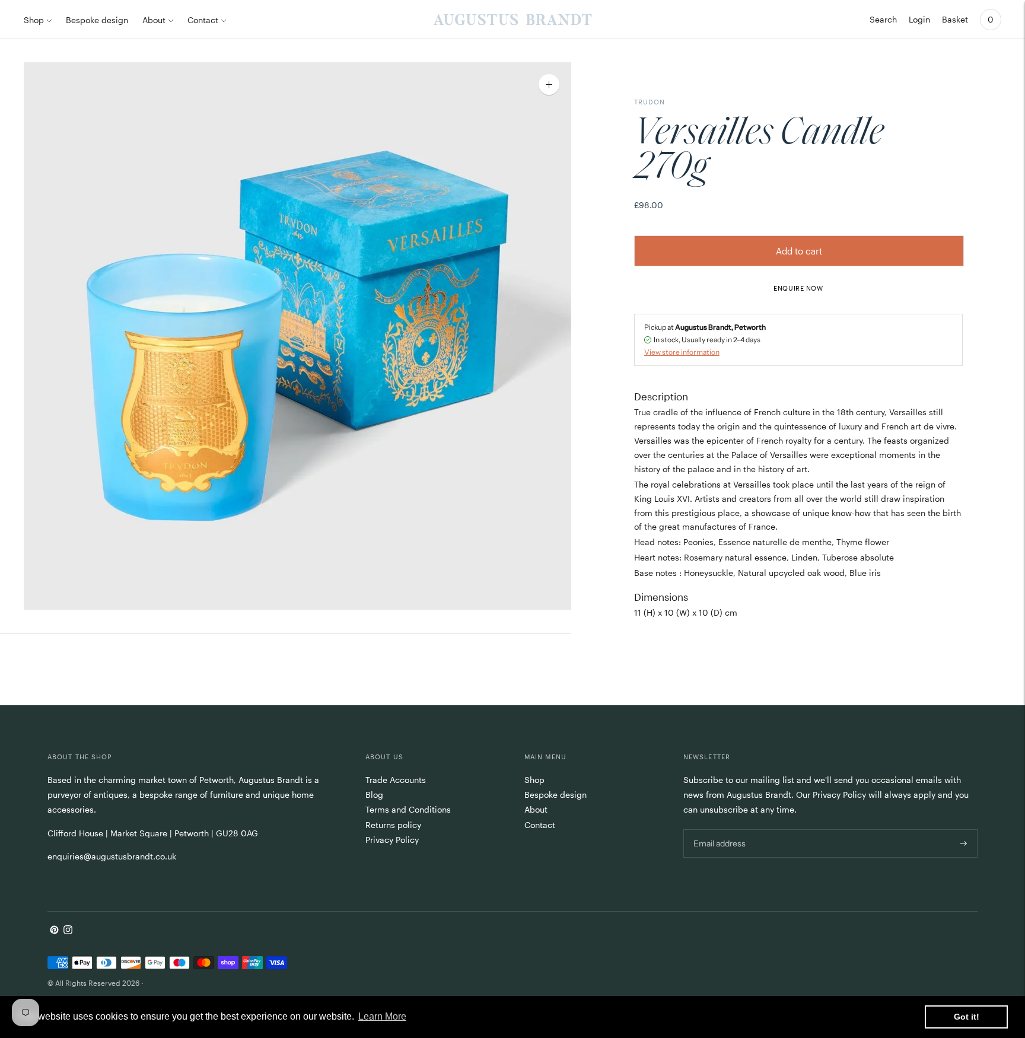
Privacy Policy (392, 840)
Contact (202, 20)
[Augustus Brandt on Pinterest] (54, 931)
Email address (718, 828)
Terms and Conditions (408, 809)
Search (883, 19)
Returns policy (393, 825)
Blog (374, 794)
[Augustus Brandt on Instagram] (67, 931)
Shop (34, 20)
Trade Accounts (395, 780)
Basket (955, 19)
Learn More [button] (382, 1016)
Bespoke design (97, 20)
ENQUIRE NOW (798, 288)
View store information (682, 351)
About (153, 20)
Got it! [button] (966, 1016)
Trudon (650, 102)
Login (919, 19)
